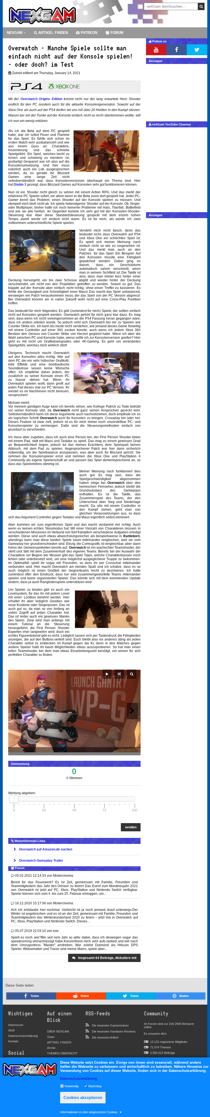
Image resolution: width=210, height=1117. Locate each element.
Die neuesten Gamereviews (110, 1025)
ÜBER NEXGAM (58, 1031)
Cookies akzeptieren (82, 1097)
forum (116, 33)
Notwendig (71, 1085)
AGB (11, 1030)
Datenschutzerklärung (23, 1035)
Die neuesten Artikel (105, 1037)
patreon (88, 33)
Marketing (94, 1085)
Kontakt (13, 1041)
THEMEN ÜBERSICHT (62, 1053)
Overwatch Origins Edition (41, 99)
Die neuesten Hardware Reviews (114, 1031)
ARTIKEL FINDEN (52, 33)
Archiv (51, 1047)
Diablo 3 (20, 184)
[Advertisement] (176, 91)
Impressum (15, 1025)
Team (50, 1037)
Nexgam (15, 33)
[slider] (14, 799)
